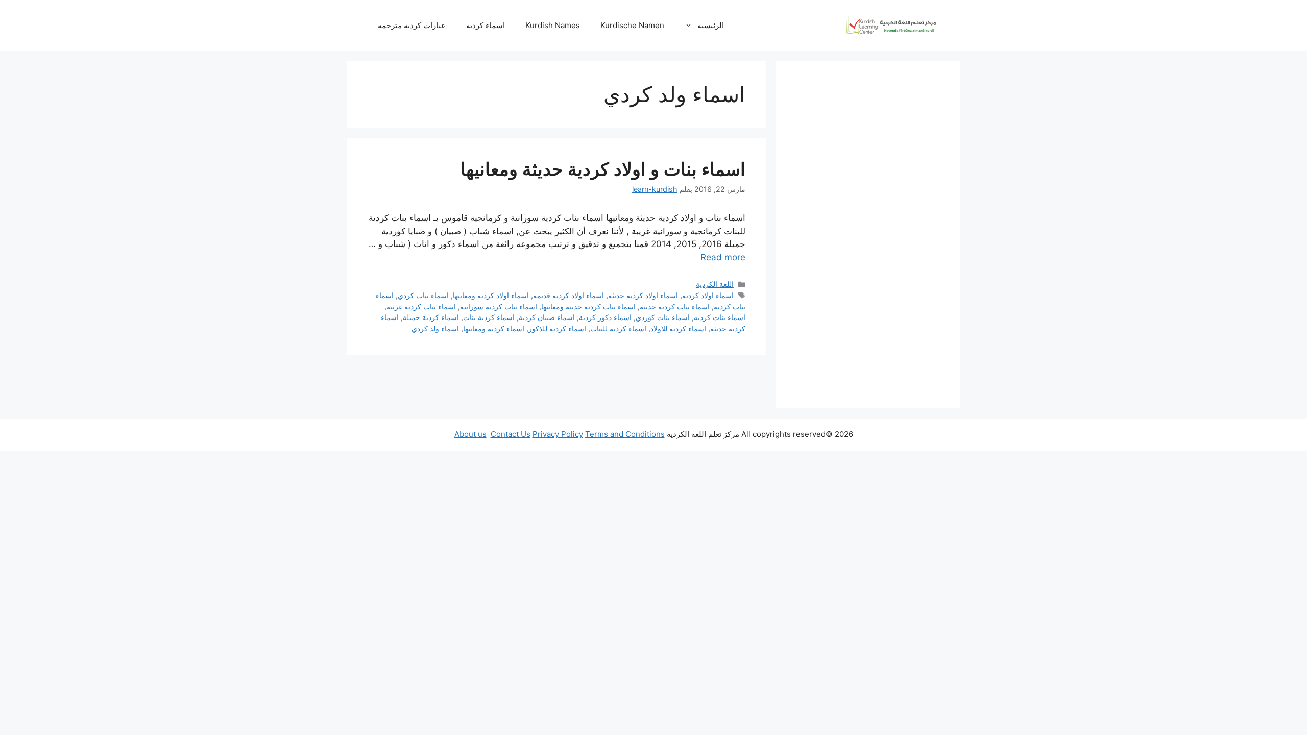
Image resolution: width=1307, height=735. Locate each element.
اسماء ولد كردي (435, 328)
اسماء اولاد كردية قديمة (568, 295)
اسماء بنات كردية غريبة (421, 306)
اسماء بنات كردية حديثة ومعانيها (588, 306)
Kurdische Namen (632, 25)
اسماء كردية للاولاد (678, 328)
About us (470, 434)
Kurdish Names (552, 25)
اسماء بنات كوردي (663, 317)
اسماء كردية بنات (489, 317)
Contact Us (510, 434)
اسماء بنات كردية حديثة (675, 306)
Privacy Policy (558, 434)
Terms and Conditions (625, 434)
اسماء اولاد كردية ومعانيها (491, 295)
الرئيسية (710, 25)
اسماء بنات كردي (423, 295)
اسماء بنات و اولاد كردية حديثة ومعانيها (603, 169)
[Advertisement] (867, 235)
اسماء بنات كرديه (719, 317)
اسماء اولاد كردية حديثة (643, 295)
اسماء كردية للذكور (557, 328)
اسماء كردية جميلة (431, 317)
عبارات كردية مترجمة (412, 25)
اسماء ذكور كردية (605, 317)
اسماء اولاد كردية (708, 295)
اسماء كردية (485, 25)
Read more (722, 257)
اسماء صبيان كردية (547, 317)
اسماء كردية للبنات (618, 328)
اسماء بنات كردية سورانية (498, 306)
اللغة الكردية (715, 284)
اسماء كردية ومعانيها (493, 328)
